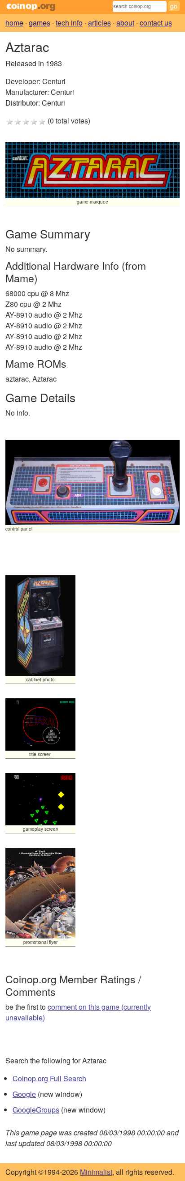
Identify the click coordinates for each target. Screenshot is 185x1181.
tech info (69, 22)
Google (24, 1094)
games (39, 22)
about (125, 22)
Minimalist (96, 1172)
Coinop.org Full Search (49, 1078)
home (14, 22)
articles (99, 22)
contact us (156, 22)
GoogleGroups (36, 1110)
